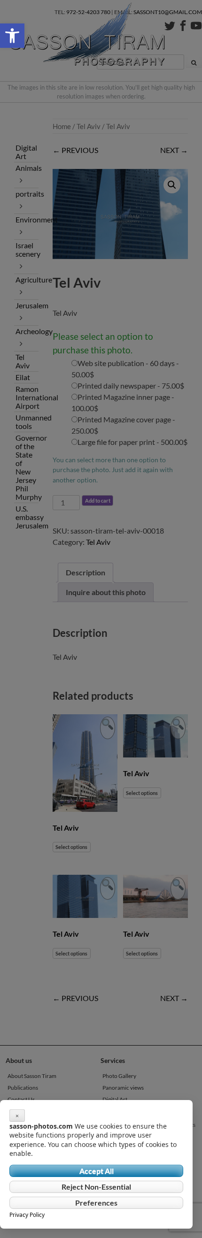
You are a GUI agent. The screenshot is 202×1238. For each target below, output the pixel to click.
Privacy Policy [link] (27, 1215)
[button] (12, 35)
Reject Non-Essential (96, 1186)
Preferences (96, 1202)
